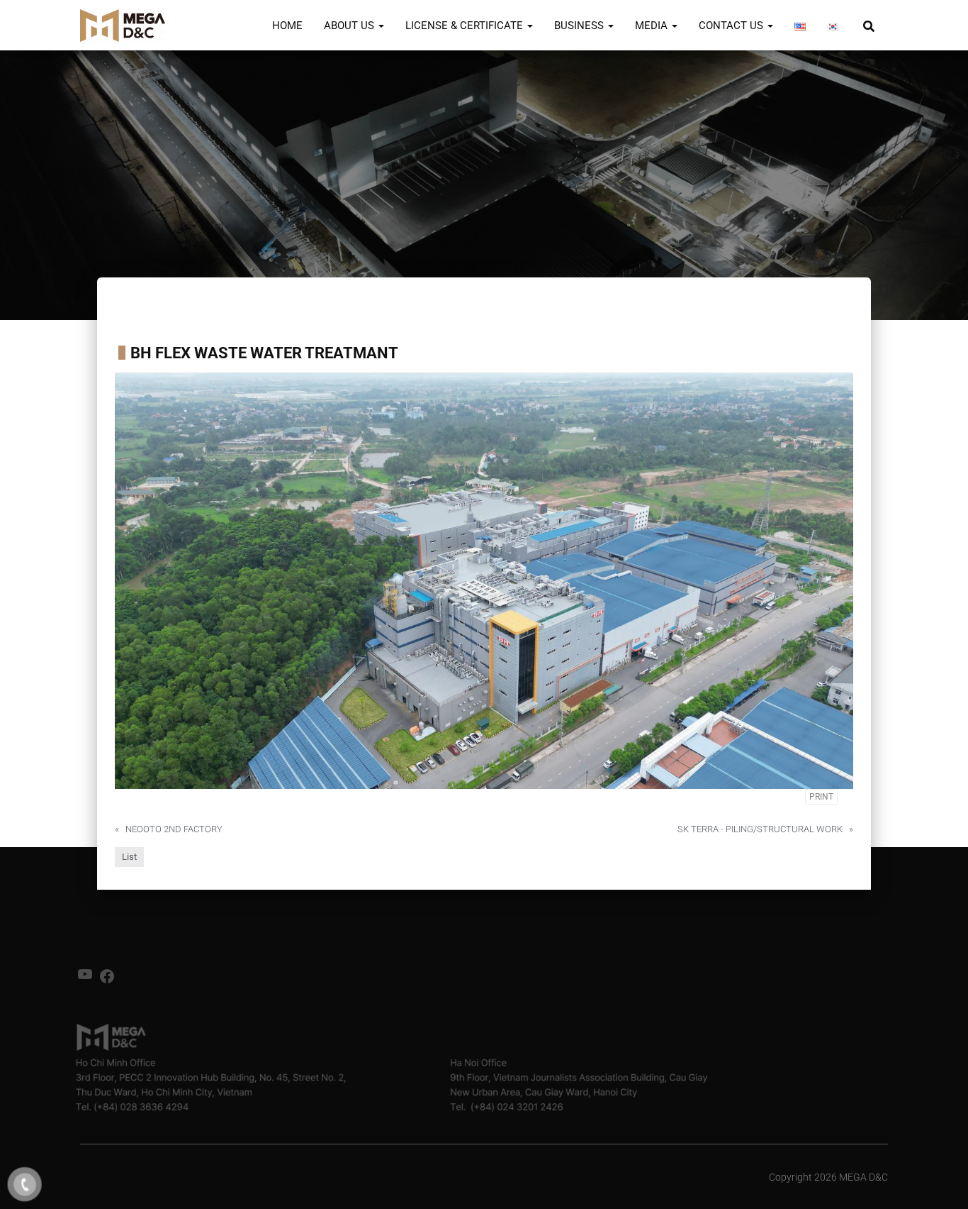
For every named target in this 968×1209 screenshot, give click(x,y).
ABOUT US (350, 25)
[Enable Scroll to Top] (940, 1180)
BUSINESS (580, 25)
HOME (287, 25)
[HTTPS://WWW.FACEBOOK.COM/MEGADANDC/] (107, 981)
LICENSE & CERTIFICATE (465, 25)
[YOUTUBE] (85, 978)
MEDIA (652, 25)
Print (821, 797)
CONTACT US (732, 25)
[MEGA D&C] (122, 25)
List (129, 856)
